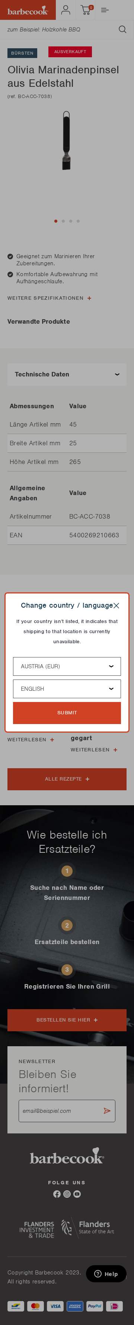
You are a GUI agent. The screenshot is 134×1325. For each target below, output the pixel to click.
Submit (67, 712)
